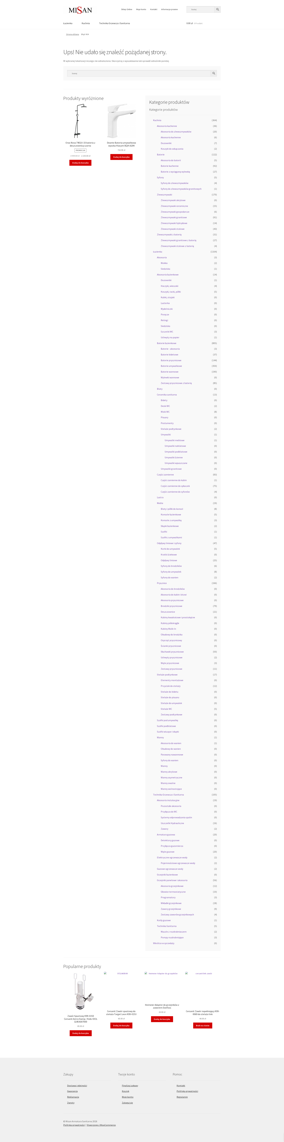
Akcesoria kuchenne (167, 125)
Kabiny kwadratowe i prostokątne (178, 617)
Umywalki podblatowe (176, 451)
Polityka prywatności (187, 1091)
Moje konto (141, 9)
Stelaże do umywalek (171, 703)
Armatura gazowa (166, 834)
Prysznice (162, 583)
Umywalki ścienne (174, 457)
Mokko (164, 263)
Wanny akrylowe (169, 771)
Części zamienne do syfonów (175, 491)
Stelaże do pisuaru (170, 697)
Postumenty (167, 423)
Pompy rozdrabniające (172, 937)
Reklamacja (73, 1096)
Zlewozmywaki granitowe (174, 217)
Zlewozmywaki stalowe (172, 228)
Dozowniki (166, 143)
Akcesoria (162, 257)
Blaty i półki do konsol (172, 508)
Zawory (164, 828)
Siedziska (165, 268)
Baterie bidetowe (169, 354)
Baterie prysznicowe (171, 360)
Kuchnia (86, 23)
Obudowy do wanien (171, 748)
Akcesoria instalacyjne (168, 800)
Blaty (159, 388)
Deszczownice (168, 611)
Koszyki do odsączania (172, 148)
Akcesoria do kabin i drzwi (174, 594)
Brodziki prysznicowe (171, 605)
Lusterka (165, 303)
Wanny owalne (168, 783)
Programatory (168, 897)
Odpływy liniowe (169, 560)
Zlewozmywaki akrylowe (173, 200)
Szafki (164, 531)
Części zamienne (165, 474)
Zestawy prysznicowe (171, 668)
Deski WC (165, 405)
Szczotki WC (167, 331)
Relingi (164, 320)
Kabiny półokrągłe (170, 623)
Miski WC (165, 411)
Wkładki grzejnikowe (171, 903)
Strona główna (72, 34)
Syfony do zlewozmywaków (174, 183)
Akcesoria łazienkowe (168, 274)
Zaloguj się (127, 1102)
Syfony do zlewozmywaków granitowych (181, 188)
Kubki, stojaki (168, 297)
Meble (160, 503)
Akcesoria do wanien (171, 743)
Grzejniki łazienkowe (167, 874)
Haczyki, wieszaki (169, 285)
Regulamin (182, 1096)
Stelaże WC (166, 708)
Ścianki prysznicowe (171, 645)
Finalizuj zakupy (130, 1085)
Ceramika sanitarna (167, 394)
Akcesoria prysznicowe (172, 600)
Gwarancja (72, 1091)
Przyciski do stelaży (170, 685)
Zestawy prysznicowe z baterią (176, 383)
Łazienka (67, 23)
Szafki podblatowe (166, 726)
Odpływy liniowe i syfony (169, 543)
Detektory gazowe (170, 840)
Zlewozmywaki (164, 194)
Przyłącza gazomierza (172, 845)
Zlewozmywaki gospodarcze (175, 211)
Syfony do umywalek (171, 571)
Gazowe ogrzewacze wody (170, 868)
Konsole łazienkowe (171, 514)
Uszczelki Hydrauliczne (172, 823)
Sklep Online (126, 9)
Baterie (160, 154)
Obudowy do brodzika (171, 634)
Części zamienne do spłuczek (175, 485)
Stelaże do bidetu (169, 691)
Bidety (164, 400)
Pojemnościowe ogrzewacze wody (178, 863)
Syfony (160, 177)
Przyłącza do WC (169, 811)
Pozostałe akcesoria (171, 806)
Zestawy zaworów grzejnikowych (177, 914)
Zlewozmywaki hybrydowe (174, 223)
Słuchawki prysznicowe (172, 651)
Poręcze (165, 314)
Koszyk (125, 1091)
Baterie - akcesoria (170, 348)
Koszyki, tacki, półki (171, 291)
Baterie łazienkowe (166, 343)
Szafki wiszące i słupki (168, 731)
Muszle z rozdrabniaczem (174, 931)
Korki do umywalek (170, 548)
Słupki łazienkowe (170, 526)
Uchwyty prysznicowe (171, 657)
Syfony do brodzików (171, 565)
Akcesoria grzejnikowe (172, 885)
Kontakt (153, 9)
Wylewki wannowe (170, 377)
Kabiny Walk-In (168, 628)
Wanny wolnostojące (171, 788)
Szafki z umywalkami (171, 537)
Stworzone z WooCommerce (101, 1125)
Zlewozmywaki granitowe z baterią (178, 240)
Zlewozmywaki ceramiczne (174, 205)
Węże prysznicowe (170, 663)
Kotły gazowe (164, 920)
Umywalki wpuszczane (176, 463)
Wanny (160, 737)
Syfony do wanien (169, 577)
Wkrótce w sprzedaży (163, 943)
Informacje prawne (169, 9)
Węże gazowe (167, 851)
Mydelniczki (167, 308)
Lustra (160, 497)
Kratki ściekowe (169, 554)
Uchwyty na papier (170, 337)
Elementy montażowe (172, 680)
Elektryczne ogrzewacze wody (172, 857)
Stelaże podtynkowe (171, 428)
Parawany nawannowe (172, 754)
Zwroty (70, 1102)
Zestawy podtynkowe (171, 714)
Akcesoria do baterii (171, 160)
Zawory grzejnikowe (171, 908)
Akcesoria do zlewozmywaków (176, 131)
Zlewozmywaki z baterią (169, 234)
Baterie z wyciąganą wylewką (175, 171)
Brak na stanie (202, 1025)
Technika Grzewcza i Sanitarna (114, 23)
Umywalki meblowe (174, 440)
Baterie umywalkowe (171, 365)
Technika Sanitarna (166, 926)
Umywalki (166, 434)
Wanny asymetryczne (171, 777)
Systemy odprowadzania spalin (176, 817)
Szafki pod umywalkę (167, 720)
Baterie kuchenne (170, 165)
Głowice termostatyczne (173, 891)
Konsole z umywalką (171, 520)
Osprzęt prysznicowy (171, 640)
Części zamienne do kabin (174, 480)
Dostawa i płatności (77, 1085)
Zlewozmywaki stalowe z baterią (177, 246)
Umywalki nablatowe (175, 445)
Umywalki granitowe (171, 468)
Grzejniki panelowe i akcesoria (172, 880)
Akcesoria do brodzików (173, 588)
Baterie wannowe (169, 371)
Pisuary (164, 417)
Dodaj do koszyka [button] (80, 162)
